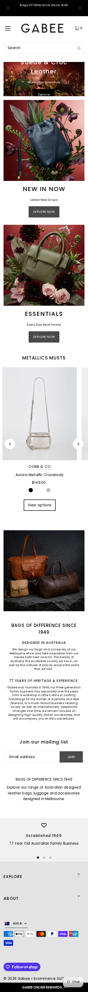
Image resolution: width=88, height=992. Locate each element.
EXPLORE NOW (44, 212)
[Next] (79, 8)
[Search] (78, 47)
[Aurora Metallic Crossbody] (39, 413)
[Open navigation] (8, 28)
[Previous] (8, 8)
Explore (44, 94)
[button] (44, 987)
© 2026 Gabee (17, 978)
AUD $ (17, 923)
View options (40, 505)
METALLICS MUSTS (43, 358)
